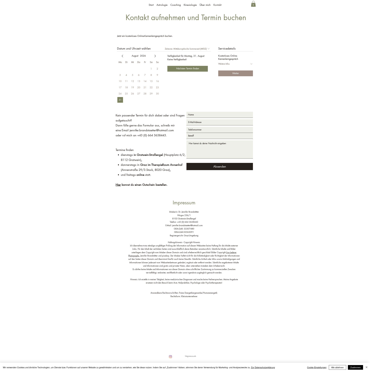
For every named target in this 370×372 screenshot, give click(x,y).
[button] (253, 4)
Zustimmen (355, 367)
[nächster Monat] (155, 56)
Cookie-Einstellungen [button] (316, 367)
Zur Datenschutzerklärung (263, 367)
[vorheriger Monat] (122, 56)
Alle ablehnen (337, 367)
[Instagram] (170, 356)
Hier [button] (118, 185)
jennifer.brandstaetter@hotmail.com (152, 130)
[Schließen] (366, 367)
